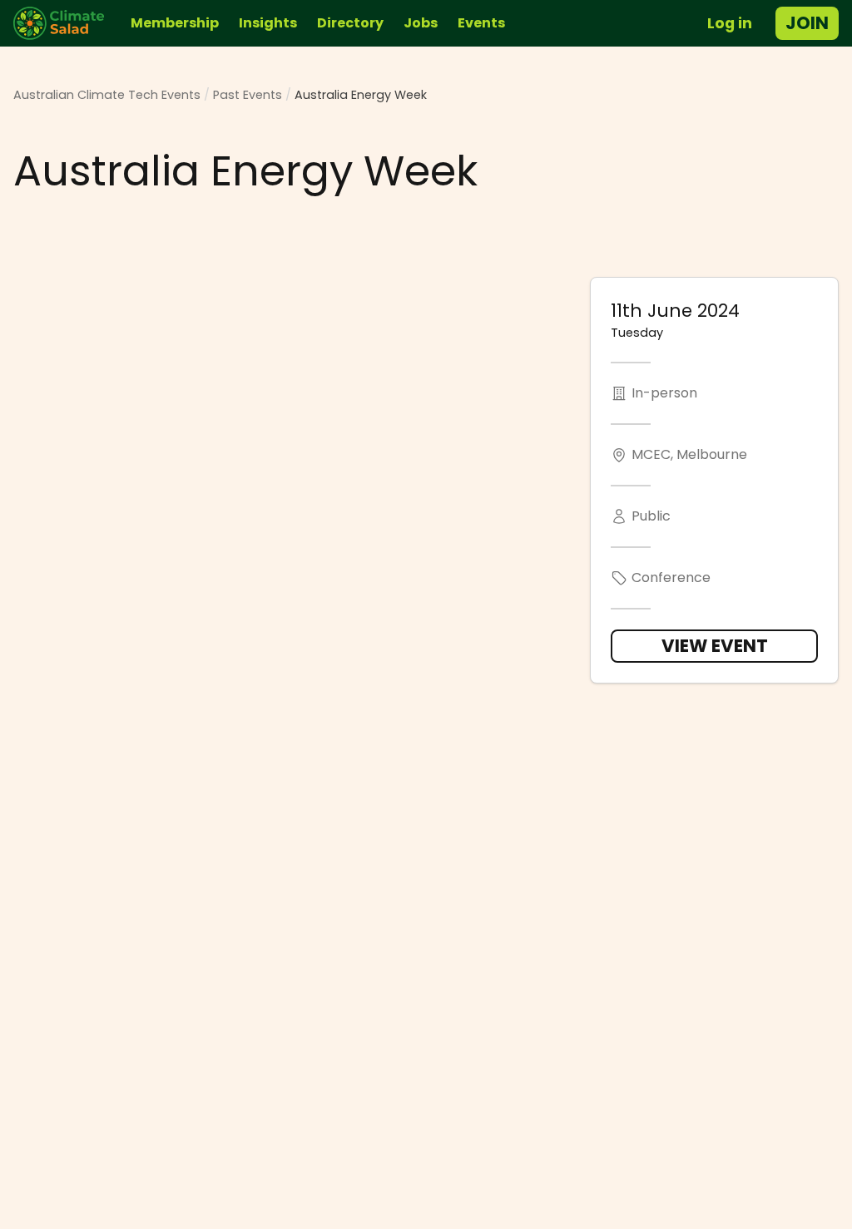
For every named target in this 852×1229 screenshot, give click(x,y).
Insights (268, 22)
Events (481, 22)
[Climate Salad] (65, 23)
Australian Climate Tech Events (107, 94)
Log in (729, 23)
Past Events (247, 94)
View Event (714, 646)
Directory (350, 22)
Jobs (421, 22)
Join (807, 23)
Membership (175, 22)
